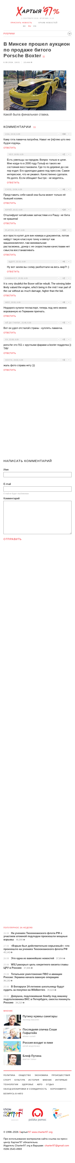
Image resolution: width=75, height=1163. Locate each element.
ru (29, 26)
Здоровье (27, 1084)
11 (44, 56)
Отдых (50, 1084)
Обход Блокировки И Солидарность (25, 1089)
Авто (40, 1084)
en (34, 26)
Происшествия (61, 1075)
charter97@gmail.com (57, 1145)
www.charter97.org (42, 1132)
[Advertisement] (37, 416)
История (33, 1080)
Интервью (61, 1080)
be (24, 26)
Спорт (7, 1080)
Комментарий (11, 498)
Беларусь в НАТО (13, 1094)
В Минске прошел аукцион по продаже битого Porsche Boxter (36, 49)
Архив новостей (47, 23)
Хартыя (37, 11)
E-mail (7, 483)
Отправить (12, 539)
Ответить (9, 148)
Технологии (10, 1084)
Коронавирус (58, 1089)
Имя (6, 469)
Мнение (8, 1011)
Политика (9, 1075)
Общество (25, 1075)
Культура (19, 1080)
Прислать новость (21, 23)
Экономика (41, 1075)
